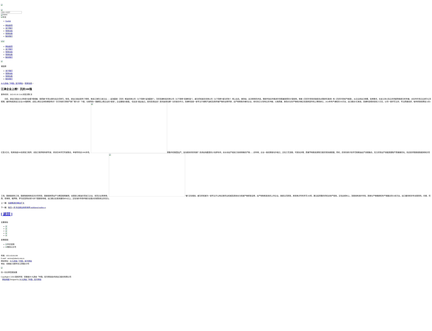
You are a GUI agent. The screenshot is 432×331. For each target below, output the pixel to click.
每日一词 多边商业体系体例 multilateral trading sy (27, 207)
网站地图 (5, 279)
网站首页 (9, 25)
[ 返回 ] (6, 214)
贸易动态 (9, 31)
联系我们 (9, 36)
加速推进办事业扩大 (16, 203)
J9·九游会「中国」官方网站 (12, 83)
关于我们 (9, 28)
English (8, 21)
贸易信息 (9, 34)
